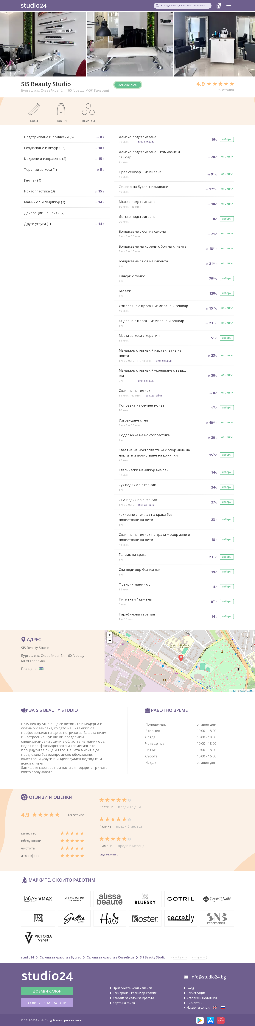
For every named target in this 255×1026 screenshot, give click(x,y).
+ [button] (109, 635)
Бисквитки (194, 1003)
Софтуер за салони (47, 1003)
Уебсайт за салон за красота (133, 998)
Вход (190, 988)
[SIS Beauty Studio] (215, 1007)
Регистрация (196, 993)
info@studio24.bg (208, 977)
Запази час (128, 85)
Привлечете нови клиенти (132, 988)
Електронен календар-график (135, 993)
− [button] (109, 640)
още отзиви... (108, 854)
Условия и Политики (202, 998)
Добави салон (47, 991)
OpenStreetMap (247, 690)
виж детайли (146, 142)
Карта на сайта (124, 1003)
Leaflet (233, 690)
